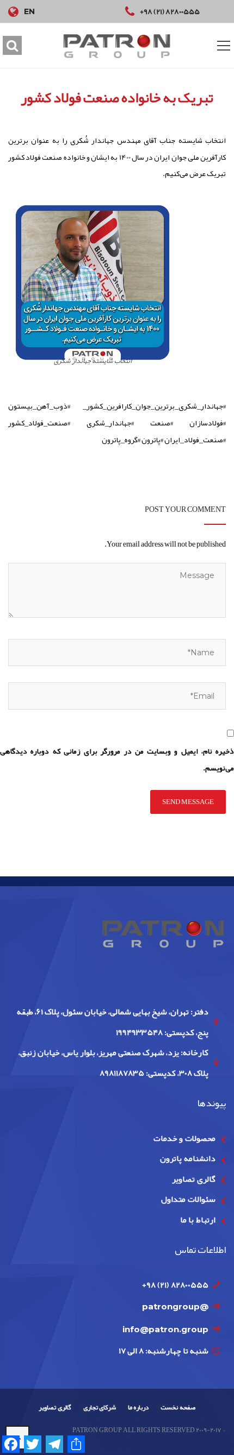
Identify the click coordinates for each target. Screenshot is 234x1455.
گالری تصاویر (193, 1179)
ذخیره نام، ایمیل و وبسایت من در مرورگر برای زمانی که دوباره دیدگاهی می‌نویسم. (117, 759)
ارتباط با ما (197, 1220)
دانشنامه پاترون (187, 1158)
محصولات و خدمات (184, 1138)
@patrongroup (175, 1306)
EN (29, 11)
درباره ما (138, 1407)
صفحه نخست (178, 1407)
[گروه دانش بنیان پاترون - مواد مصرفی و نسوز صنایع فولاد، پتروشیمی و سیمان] (117, 45)
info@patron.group (165, 1329)
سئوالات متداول (188, 1199)
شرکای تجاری (99, 1407)
